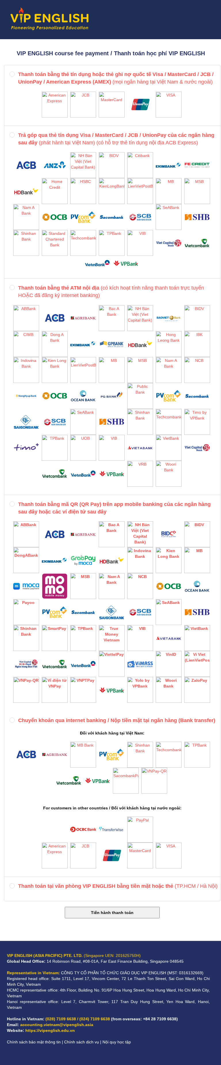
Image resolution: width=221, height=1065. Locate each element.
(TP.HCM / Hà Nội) (118, 886)
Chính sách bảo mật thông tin (34, 1042)
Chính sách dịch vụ (81, 1042)
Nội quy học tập (116, 1042)
